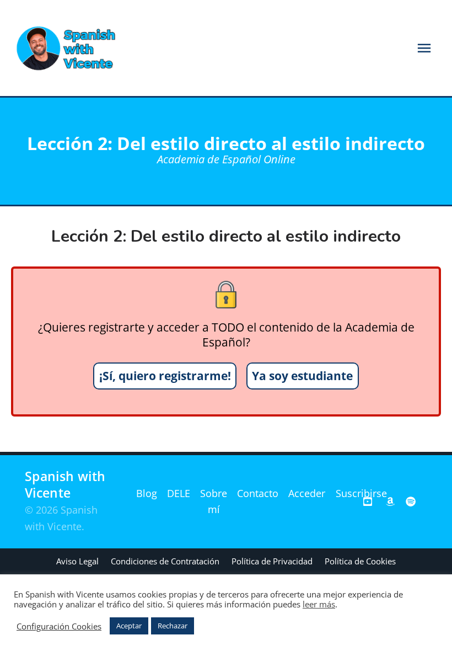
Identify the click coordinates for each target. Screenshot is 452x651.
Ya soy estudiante (302, 375)
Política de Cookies (360, 561)
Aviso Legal (77, 561)
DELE (178, 493)
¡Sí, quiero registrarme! (165, 375)
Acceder (306, 493)
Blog (146, 493)
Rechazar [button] (172, 626)
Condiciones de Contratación (165, 561)
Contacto (257, 493)
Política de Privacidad (272, 561)
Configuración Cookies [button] (59, 626)
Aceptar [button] (129, 626)
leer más (319, 604)
